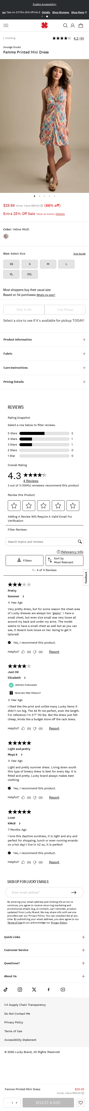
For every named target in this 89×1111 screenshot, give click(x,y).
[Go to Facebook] (48, 989)
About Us (10, 976)
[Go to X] (34, 989)
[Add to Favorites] (81, 1103)
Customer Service (16, 950)
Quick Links (12, 937)
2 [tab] (46, 16)
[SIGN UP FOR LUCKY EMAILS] (74, 892)
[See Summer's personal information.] (23, 596)
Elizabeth (14, 678)
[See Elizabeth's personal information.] (24, 678)
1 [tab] (42, 16)
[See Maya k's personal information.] (21, 754)
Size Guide (79, 253)
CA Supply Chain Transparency (25, 1005)
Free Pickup (65, 310)
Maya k (12, 755)
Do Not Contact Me (17, 1014)
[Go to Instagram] (19, 989)
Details (46, 12)
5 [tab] (54, 196)
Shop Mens (77, 12)
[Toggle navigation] (6, 26)
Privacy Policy (59, 922)
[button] (65, 25)
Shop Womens (60, 12)
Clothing (10, 38)
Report (54, 651)
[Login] (72, 25)
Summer (13, 596)
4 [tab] (49, 196)
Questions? (12, 963)
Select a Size (48, 1102)
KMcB (12, 823)
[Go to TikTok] (5, 989)
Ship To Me (23, 310)
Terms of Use (14, 922)
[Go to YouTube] (62, 989)
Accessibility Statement (20, 1040)
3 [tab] (44, 196)
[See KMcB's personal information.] (19, 823)
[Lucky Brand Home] (44, 25)
